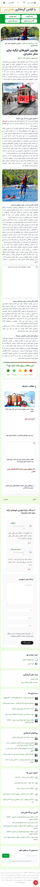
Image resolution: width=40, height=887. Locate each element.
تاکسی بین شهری (29, 21)
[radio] (31, 372)
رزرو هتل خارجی (12, 21)
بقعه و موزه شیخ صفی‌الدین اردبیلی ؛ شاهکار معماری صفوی (22, 818)
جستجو (6, 856)
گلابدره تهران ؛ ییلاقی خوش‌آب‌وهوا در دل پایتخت (21, 838)
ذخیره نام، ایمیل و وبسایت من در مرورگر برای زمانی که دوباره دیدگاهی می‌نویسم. (20, 634)
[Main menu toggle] (4, 3)
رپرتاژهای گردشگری (28, 43)
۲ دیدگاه (20, 58)
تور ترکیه (4, 121)
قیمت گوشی (34, 679)
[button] (24, 2)
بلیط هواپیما (12, 16)
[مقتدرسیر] (20, 10)
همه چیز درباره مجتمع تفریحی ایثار (22, 822)
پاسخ (29, 543)
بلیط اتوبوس (29, 16)
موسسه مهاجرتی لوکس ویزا (29, 682)
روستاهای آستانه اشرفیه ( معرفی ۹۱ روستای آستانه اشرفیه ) (20, 827)
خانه (36, 43)
